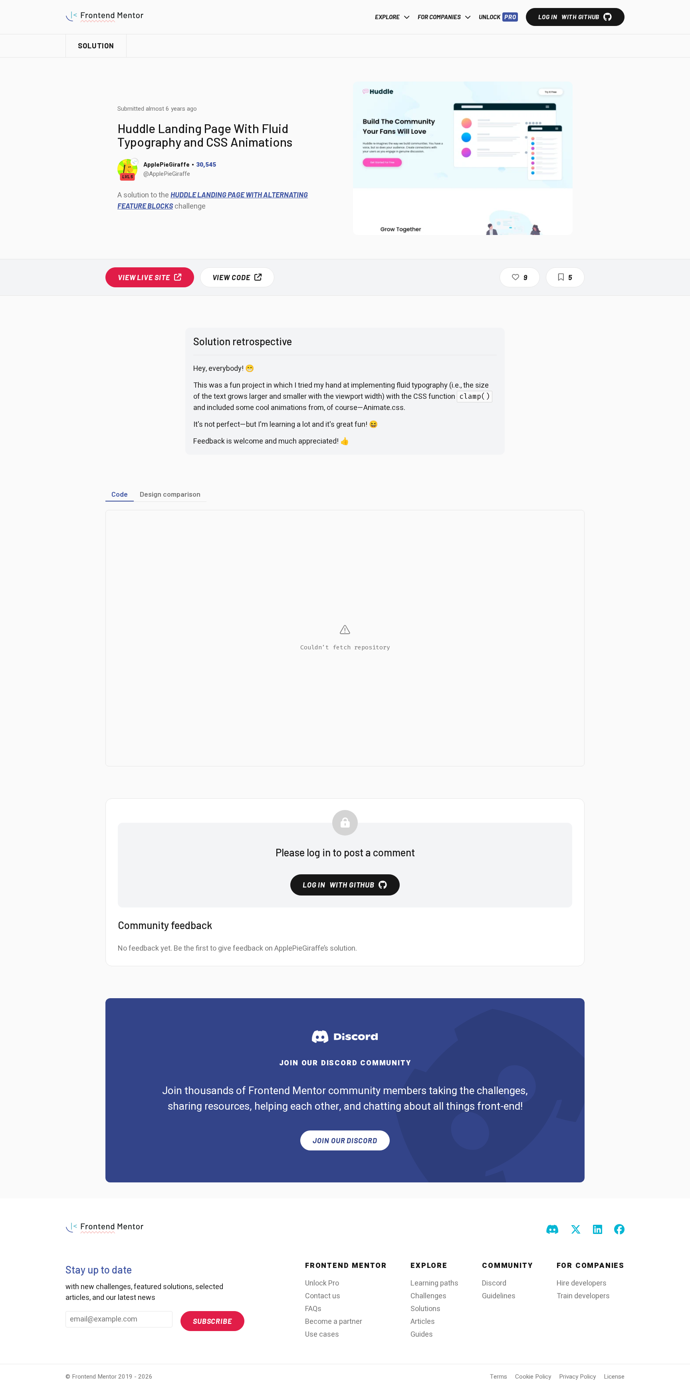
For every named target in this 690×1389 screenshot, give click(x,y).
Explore (387, 16)
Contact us (322, 1296)
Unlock (497, 16)
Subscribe (212, 1321)
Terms (498, 1376)
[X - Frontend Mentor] (576, 1230)
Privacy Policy (577, 1376)
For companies (439, 16)
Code (119, 494)
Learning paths (434, 1283)
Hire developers (582, 1283)
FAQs (313, 1308)
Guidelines (499, 1296)
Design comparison (170, 494)
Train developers (583, 1296)
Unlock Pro (322, 1283)
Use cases (322, 1334)
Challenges (428, 1296)
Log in (568, 16)
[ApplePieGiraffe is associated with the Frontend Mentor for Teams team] (135, 162)
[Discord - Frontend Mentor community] (552, 1230)
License (614, 1376)
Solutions (425, 1308)
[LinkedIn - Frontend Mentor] (597, 1230)
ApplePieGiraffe (166, 164)
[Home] (104, 16)
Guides (421, 1334)
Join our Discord (345, 1140)
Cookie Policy (533, 1376)
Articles (422, 1321)
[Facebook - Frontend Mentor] (619, 1230)
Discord (494, 1283)
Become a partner (333, 1321)
